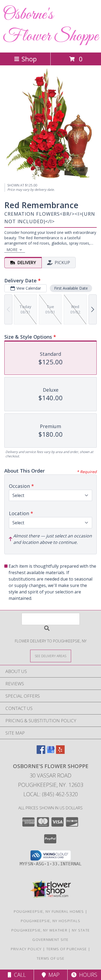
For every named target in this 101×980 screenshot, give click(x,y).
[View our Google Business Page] (50, 752)
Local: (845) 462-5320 (50, 794)
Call (18, 974)
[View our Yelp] (60, 752)
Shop (29, 58)
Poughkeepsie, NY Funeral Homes (49, 911)
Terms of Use (51, 958)
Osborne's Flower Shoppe (50, 25)
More (12, 249)
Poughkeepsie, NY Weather (39, 930)
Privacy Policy (26, 949)
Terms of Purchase (66, 949)
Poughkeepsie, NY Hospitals (51, 920)
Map (53, 974)
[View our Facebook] (41, 752)
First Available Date (71, 288)
